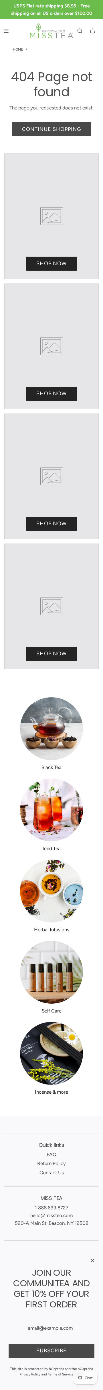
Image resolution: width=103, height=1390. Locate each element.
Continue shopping (51, 129)
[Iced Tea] (51, 809)
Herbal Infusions (51, 929)
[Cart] (92, 31)
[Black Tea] (51, 728)
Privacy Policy (29, 1374)
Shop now (51, 263)
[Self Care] (51, 972)
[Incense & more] (51, 1053)
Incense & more (51, 1092)
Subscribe (51, 1350)
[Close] (92, 1260)
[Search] (80, 31)
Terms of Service (61, 1374)
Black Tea (51, 767)
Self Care (52, 1011)
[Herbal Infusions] (51, 891)
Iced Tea (52, 848)
